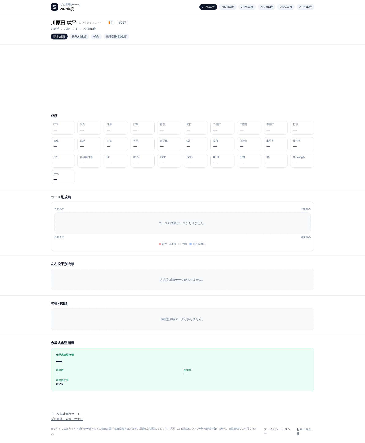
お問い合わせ (304, 431)
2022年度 (286, 7)
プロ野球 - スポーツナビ (67, 419)
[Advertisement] (182, 81)
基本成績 (59, 36)
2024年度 (247, 7)
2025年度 (227, 7)
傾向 (96, 36)
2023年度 (266, 7)
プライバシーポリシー (277, 431)
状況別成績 (79, 36)
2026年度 (208, 7)
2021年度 (305, 7)
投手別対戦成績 (116, 36)
